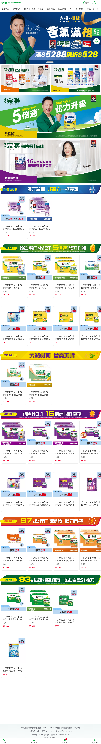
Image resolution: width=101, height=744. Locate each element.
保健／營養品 (37, 9)
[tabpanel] (50, 38)
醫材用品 (51, 9)
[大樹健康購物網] (11, 3)
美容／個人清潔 (76, 9)
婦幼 (26, 9)
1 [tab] (50, 62)
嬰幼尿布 (17, 9)
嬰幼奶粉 (5, 9)
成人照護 (62, 9)
